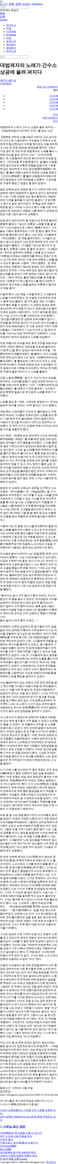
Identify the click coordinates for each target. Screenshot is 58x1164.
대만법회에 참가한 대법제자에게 (18, 1152)
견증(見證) (5, 83)
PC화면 (4, 1159)
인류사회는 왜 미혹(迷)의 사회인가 (19, 1142)
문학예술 (11, 35)
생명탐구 (11, 48)
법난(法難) (5, 1149)
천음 (8, 28)
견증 (8, 38)
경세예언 (11, 44)
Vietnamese (37, 4)
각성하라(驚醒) (8, 1146)
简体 (11, 4)
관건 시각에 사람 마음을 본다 (16, 1136)
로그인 (3, 4)
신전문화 (11, 31)
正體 (18, 4)
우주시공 (11, 51)
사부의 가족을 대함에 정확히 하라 (18, 1155)
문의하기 (51, 1162)
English (26, 4)
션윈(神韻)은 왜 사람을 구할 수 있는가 (21, 1133)
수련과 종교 (6, 1139)
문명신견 (11, 41)
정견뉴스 (11, 25)
